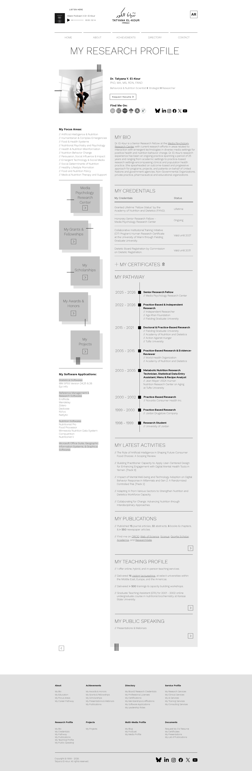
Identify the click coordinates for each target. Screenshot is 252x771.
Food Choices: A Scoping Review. (136, 455)
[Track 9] (131, 469)
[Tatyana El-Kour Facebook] (174, 110)
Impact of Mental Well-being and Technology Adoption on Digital (154, 476)
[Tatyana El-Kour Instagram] (169, 110)
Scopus (164, 536)
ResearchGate (143, 539)
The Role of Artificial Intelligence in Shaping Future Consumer (152, 452)
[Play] (68, 20)
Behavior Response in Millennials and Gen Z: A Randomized (151, 480)
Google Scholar (180, 536)
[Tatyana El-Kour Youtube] (185, 110)
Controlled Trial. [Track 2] (131, 483)
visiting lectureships (143, 575)
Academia (123, 539)
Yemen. (121, 469)
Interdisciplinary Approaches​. (133, 504)
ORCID (135, 536)
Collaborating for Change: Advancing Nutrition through (148, 501)
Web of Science (149, 536)
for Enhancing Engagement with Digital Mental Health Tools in (153, 466)
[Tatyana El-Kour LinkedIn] (164, 110)
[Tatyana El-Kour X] (179, 110)
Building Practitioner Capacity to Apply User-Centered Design (153, 462)
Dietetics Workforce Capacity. (134, 494)
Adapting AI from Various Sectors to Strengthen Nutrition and (152, 490)
